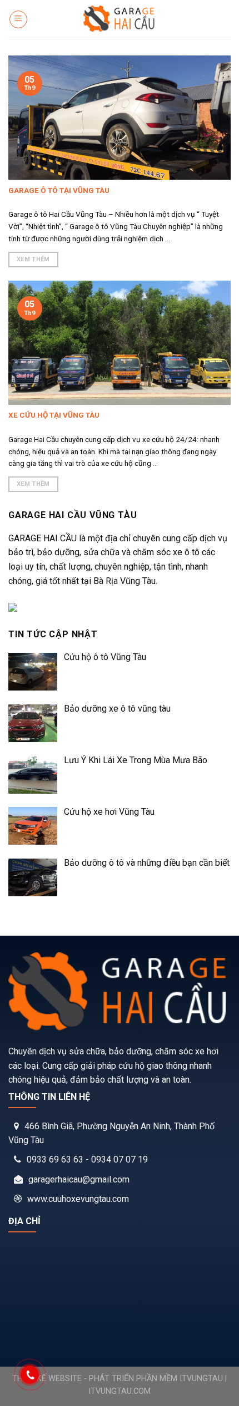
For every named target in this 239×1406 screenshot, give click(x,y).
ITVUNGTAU (201, 1378)
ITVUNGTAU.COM (119, 1391)
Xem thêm (33, 259)
